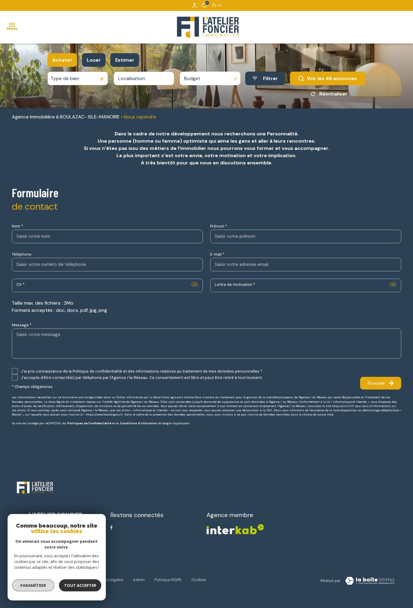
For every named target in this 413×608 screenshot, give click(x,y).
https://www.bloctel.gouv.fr (104, 414)
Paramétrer (33, 585)
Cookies (198, 579)
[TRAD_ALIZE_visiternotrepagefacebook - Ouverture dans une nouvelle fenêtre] (111, 528)
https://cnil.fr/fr (343, 406)
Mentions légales (107, 579)
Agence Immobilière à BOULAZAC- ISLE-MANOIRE (66, 117)
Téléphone (21, 254)
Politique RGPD (168, 579)
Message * (21, 325)
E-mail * (217, 254)
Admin (139, 579)
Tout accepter (80, 585)
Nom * (17, 226)
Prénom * (218, 226)
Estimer (124, 60)
